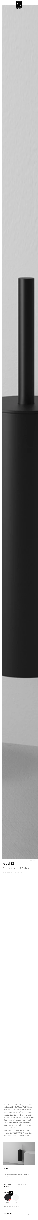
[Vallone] (19, 2)
